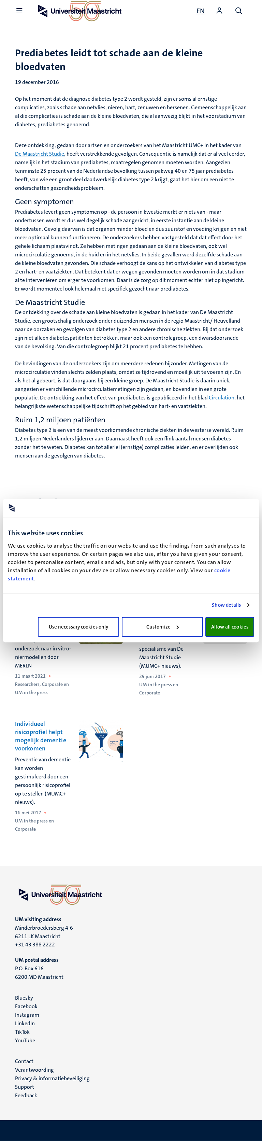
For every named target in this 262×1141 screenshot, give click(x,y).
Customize (158, 626)
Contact (24, 1061)
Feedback (26, 1095)
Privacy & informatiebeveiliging (52, 1078)
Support (24, 1086)
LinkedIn (25, 1023)
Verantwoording (34, 1069)
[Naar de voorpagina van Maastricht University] (131, 894)
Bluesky (24, 997)
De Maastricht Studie (39, 153)
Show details (226, 605)
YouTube (25, 1040)
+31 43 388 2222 (35, 944)
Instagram (27, 1014)
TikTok (22, 1032)
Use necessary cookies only (78, 626)
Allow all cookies (229, 626)
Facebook (26, 1006)
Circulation (221, 397)
